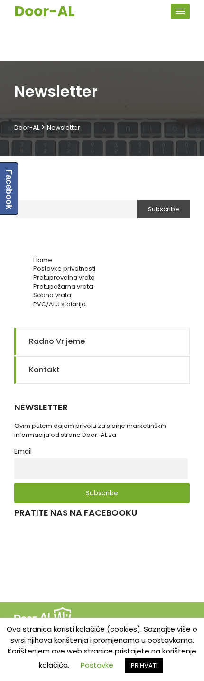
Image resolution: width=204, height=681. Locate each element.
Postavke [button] (97, 665)
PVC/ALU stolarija (59, 304)
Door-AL (44, 11)
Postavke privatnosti (64, 268)
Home (42, 260)
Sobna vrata (52, 295)
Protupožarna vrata (63, 286)
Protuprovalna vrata (64, 277)
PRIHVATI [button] (144, 665)
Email (22, 192)
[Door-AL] (45, 617)
